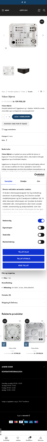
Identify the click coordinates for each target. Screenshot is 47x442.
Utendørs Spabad (13, 92)
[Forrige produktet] (38, 91)
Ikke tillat (23, 265)
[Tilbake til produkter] (41, 91)
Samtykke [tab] (8, 181)
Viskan (23, 92)
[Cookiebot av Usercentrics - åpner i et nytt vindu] (34, 174)
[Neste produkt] (44, 91)
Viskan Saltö (12, 348)
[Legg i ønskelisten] (20, 321)
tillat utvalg (23, 259)
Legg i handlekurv (22, 117)
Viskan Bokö (34, 348)
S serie (30, 92)
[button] (4, 35)
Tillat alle (23, 252)
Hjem (3, 92)
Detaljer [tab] (23, 181)
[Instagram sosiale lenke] (25, 2)
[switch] (41, 228)
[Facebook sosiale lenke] (22, 2)
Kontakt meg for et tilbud (15, 124)
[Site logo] (23, 10)
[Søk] (44, 10)
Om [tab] (38, 181)
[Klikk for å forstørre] (6, 48)
